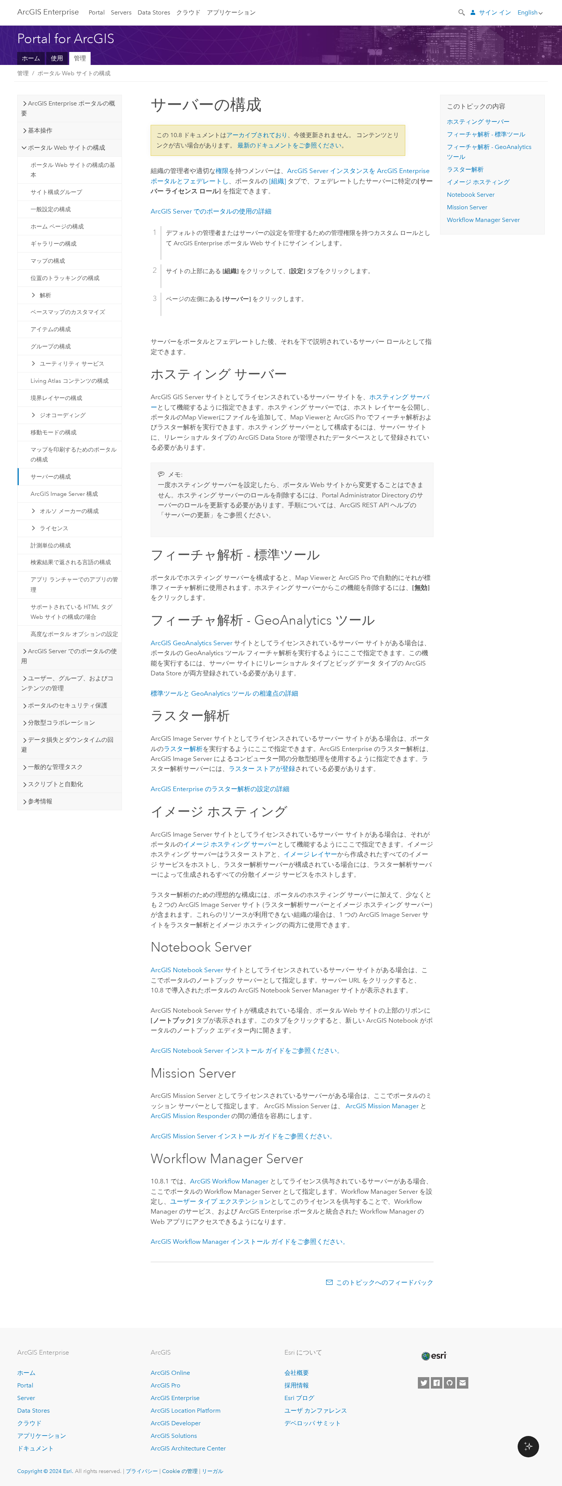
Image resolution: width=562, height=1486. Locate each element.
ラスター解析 (183, 749)
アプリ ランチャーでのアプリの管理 (74, 584)
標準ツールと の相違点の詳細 (224, 693)
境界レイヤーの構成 (56, 398)
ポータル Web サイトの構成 (73, 73)
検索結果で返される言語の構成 (71, 562)
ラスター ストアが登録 (262, 768)
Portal (97, 12)
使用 (57, 58)
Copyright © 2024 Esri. (45, 1471)
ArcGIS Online (170, 1372)
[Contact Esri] (462, 1383)
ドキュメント (35, 1448)
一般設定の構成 (51, 209)
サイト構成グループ (56, 192)
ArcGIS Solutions (174, 1435)
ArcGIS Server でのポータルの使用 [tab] (69, 656)
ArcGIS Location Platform (186, 1410)
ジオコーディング (63, 415)
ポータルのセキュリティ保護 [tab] (67, 705)
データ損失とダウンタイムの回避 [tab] (67, 744)
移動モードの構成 (53, 432)
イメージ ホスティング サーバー (230, 844)
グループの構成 (51, 346)
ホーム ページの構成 (57, 226)
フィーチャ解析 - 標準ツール (486, 134)
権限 (222, 171)
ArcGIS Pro (165, 1385)
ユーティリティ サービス (72, 363)
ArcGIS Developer (176, 1423)
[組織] (277, 181)
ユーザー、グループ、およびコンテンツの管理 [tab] (67, 683)
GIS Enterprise (48, 11)
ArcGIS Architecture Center (188, 1448)
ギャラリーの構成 (53, 243)
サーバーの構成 (51, 476)
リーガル (212, 1471)
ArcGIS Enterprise (175, 1398)
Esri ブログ (299, 1398)
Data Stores (154, 12)
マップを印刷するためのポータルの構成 (74, 454)
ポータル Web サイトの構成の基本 (73, 170)
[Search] (462, 12)
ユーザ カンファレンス (315, 1410)
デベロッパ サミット (312, 1423)
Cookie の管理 (180, 1471)
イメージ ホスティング (478, 182)
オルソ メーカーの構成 (69, 511)
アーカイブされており (256, 135)
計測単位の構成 (51, 545)
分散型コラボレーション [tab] (61, 722)
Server (26, 1398)
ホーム (31, 58)
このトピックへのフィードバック (385, 1282)
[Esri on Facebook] (436, 1383)
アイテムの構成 (51, 329)
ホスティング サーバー (478, 121)
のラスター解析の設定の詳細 (220, 789)
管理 (80, 58)
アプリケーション (231, 12)
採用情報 (296, 1385)
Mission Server (467, 207)
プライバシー (142, 1471)
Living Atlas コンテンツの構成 (70, 380)
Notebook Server (471, 194)
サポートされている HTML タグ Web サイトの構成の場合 (71, 612)
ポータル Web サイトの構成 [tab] (66, 147)
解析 (45, 295)
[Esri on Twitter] (423, 1383)
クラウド (188, 12)
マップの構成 (48, 260)
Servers (121, 12)
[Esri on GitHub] (449, 1383)
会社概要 (296, 1372)
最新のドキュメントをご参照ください (289, 145)
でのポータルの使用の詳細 (211, 211)
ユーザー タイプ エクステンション (220, 1201)
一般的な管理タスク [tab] (55, 767)
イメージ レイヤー (310, 854)
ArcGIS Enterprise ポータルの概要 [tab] (68, 108)
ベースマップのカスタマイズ (68, 312)
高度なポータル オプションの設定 (74, 634)
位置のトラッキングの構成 (65, 278)
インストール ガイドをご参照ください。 (247, 1050)
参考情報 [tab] (40, 801)
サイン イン (495, 12)
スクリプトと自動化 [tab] (55, 784)
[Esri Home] (433, 1356)
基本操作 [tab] (40, 130)
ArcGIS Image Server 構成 (64, 493)
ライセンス (54, 528)
